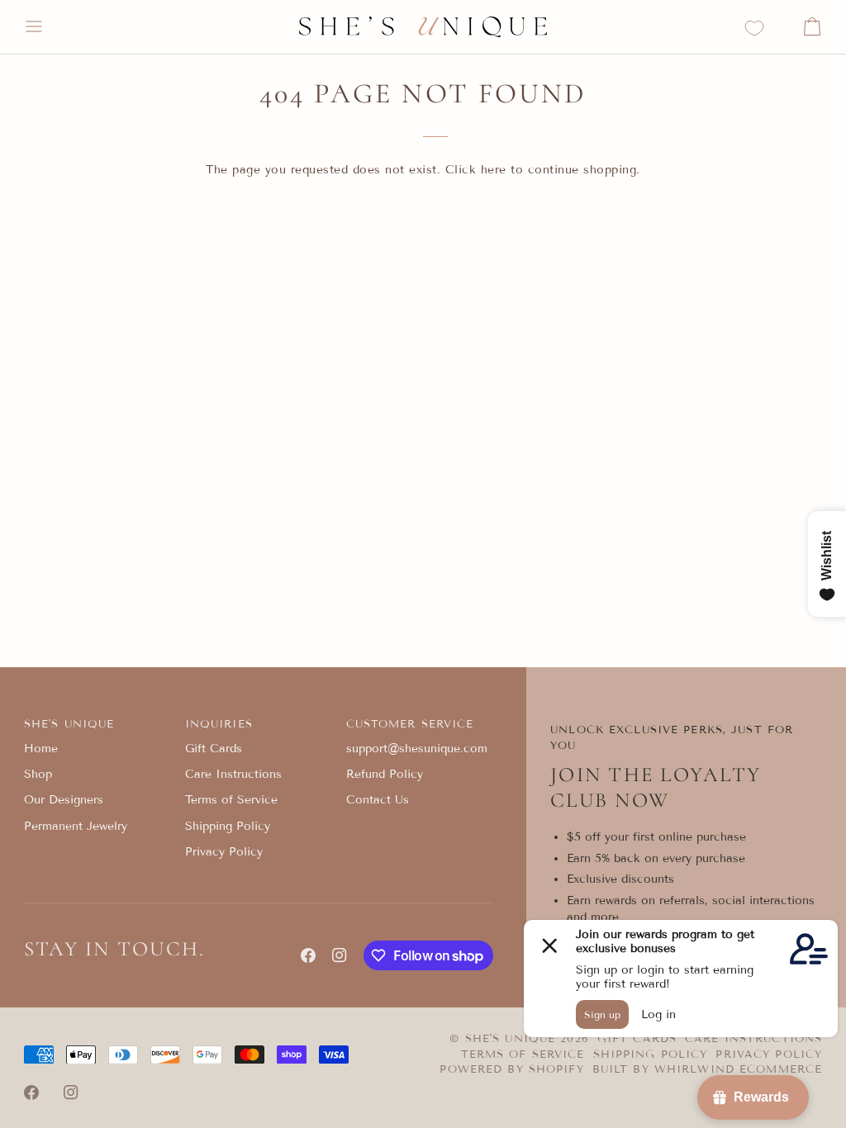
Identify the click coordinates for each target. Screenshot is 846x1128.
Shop (38, 774)
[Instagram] (339, 955)
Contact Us (377, 800)
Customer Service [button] (410, 724)
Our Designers (63, 800)
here (493, 170)
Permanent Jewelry (75, 826)
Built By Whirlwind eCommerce (707, 1069)
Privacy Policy (224, 852)
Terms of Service (231, 800)
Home (41, 749)
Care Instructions (233, 774)
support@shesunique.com (416, 749)
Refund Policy (384, 774)
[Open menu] (49, 27)
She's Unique (513, 1038)
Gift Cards (213, 749)
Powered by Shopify (511, 1069)
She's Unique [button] (69, 724)
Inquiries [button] (219, 724)
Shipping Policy (227, 826)
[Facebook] (308, 955)
